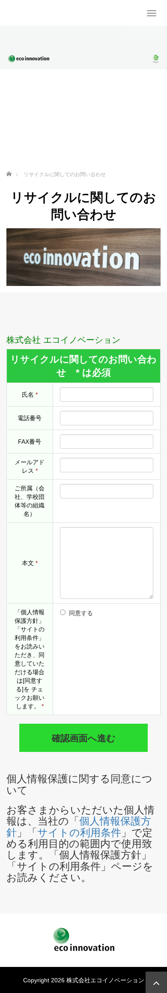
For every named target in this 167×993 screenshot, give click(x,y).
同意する (81, 613)
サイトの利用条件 (79, 832)
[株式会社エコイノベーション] (11, 13)
